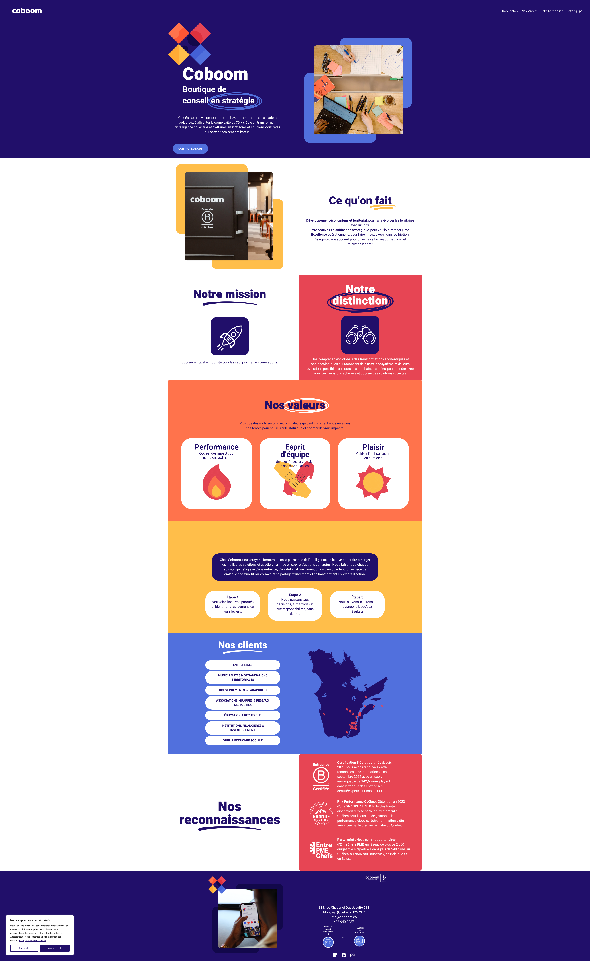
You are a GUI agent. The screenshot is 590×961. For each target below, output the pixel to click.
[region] (40, 935)
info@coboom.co (344, 917)
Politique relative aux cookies (32, 940)
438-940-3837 (344, 921)
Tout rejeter (24, 948)
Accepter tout (54, 948)
